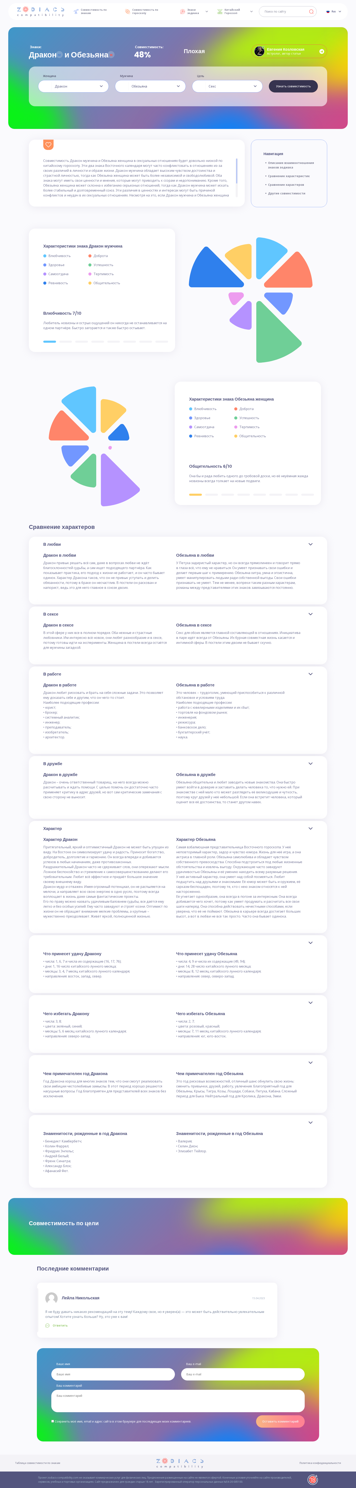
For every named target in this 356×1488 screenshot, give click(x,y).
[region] (140, 177)
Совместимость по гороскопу (145, 11)
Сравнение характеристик (289, 176)
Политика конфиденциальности (320, 1463)
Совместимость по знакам (94, 11)
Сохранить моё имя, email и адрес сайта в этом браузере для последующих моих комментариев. (123, 1421)
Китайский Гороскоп (232, 11)
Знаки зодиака (193, 11)
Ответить (60, 1325)
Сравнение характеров (286, 185)
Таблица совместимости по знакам (37, 1463)
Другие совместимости (286, 193)
